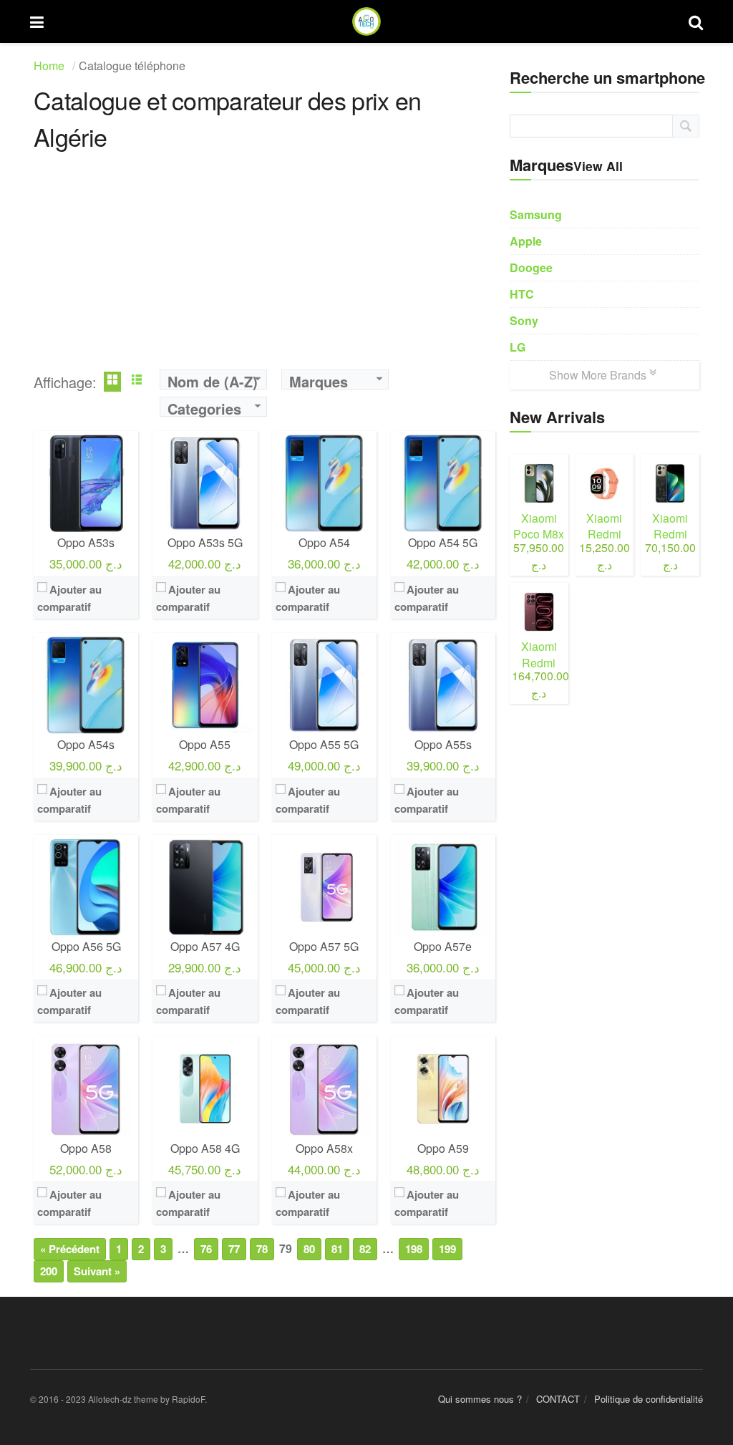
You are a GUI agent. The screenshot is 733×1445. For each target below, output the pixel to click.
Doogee (531, 267)
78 (262, 1249)
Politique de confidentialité (648, 1399)
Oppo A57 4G (205, 946)
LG (517, 347)
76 (206, 1249)
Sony (524, 320)
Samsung (536, 214)
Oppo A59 (443, 1148)
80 (309, 1249)
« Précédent (69, 1249)
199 (447, 1249)
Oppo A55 (204, 744)
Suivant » (97, 1271)
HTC (522, 294)
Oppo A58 (86, 1148)
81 (337, 1249)
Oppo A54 (324, 542)
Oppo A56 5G (86, 946)
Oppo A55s (443, 744)
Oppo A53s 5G (205, 542)
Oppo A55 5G (324, 744)
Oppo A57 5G (324, 946)
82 (365, 1249)
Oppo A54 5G (442, 542)
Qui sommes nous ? (480, 1399)
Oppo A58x (324, 1148)
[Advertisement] (264, 269)
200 (48, 1271)
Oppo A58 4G (205, 1148)
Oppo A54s (86, 744)
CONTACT (558, 1399)
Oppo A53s (86, 542)
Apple (526, 241)
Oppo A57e (443, 946)
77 (234, 1249)
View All (598, 166)
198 (413, 1249)
